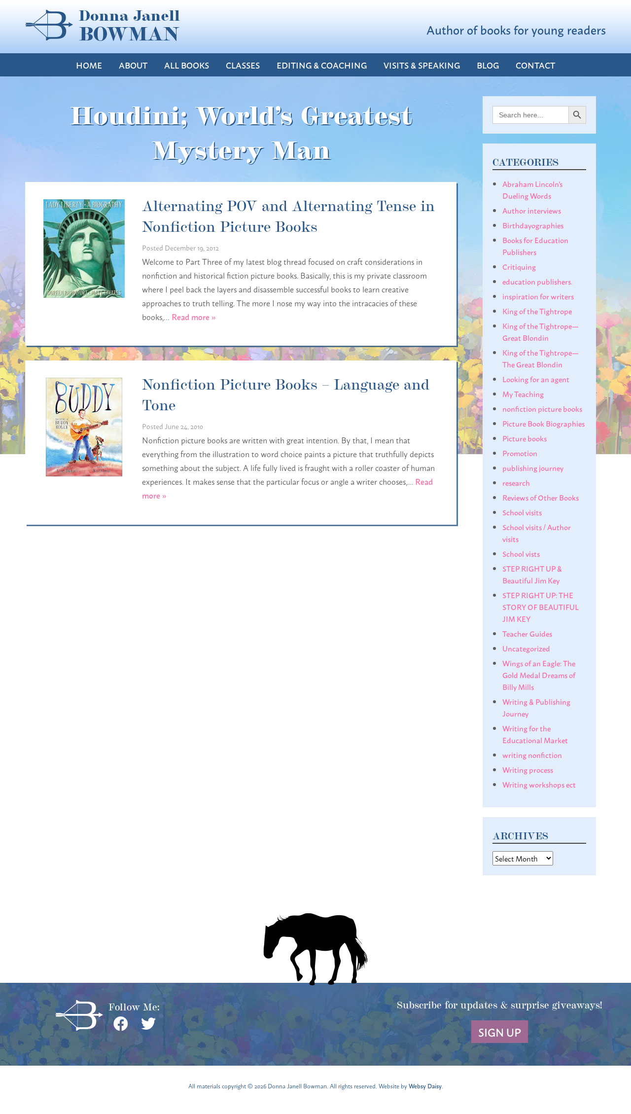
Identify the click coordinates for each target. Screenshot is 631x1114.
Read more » (194, 316)
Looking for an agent (535, 379)
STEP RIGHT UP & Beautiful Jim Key (532, 574)
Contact (535, 65)
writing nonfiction (532, 754)
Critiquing (519, 266)
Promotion (519, 453)
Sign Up (499, 1031)
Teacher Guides (527, 633)
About (133, 65)
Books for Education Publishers (535, 245)
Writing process (527, 769)
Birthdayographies (532, 225)
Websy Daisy (425, 1085)
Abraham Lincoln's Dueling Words (532, 189)
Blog (488, 65)
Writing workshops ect (539, 784)
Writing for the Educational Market (535, 734)
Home (89, 65)
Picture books (524, 438)
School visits (522, 512)
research (516, 482)
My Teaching (523, 393)
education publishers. (537, 281)
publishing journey (532, 467)
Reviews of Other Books (540, 497)
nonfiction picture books (542, 408)
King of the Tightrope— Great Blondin (540, 331)
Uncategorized (526, 648)
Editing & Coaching (322, 65)
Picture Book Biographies (543, 423)
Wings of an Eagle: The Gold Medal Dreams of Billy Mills (538, 674)
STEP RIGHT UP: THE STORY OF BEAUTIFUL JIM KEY (540, 606)
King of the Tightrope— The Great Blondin (540, 358)
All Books (186, 65)
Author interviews (531, 210)
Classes (243, 65)
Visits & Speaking (422, 65)
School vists (521, 553)
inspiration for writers (538, 296)
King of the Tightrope (537, 311)
